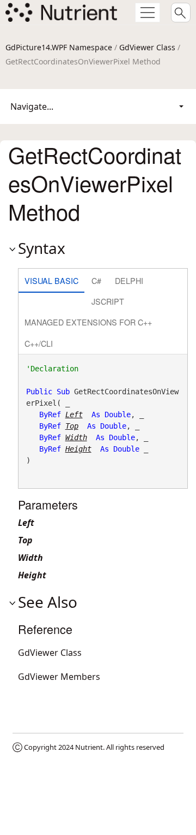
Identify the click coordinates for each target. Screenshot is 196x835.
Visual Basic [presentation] (51, 280)
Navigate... (31, 106)
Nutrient (89, 747)
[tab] (51, 281)
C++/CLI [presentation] (38, 343)
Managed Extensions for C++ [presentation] (88, 322)
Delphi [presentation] (129, 280)
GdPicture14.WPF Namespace (58, 47)
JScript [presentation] (107, 301)
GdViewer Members (59, 677)
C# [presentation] (96, 280)
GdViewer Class (147, 47)
